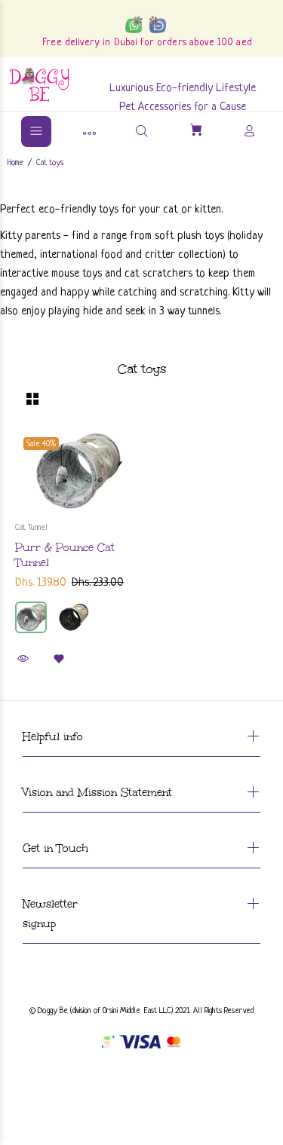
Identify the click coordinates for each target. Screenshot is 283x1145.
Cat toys (49, 162)
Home (15, 162)
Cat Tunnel (31, 527)
